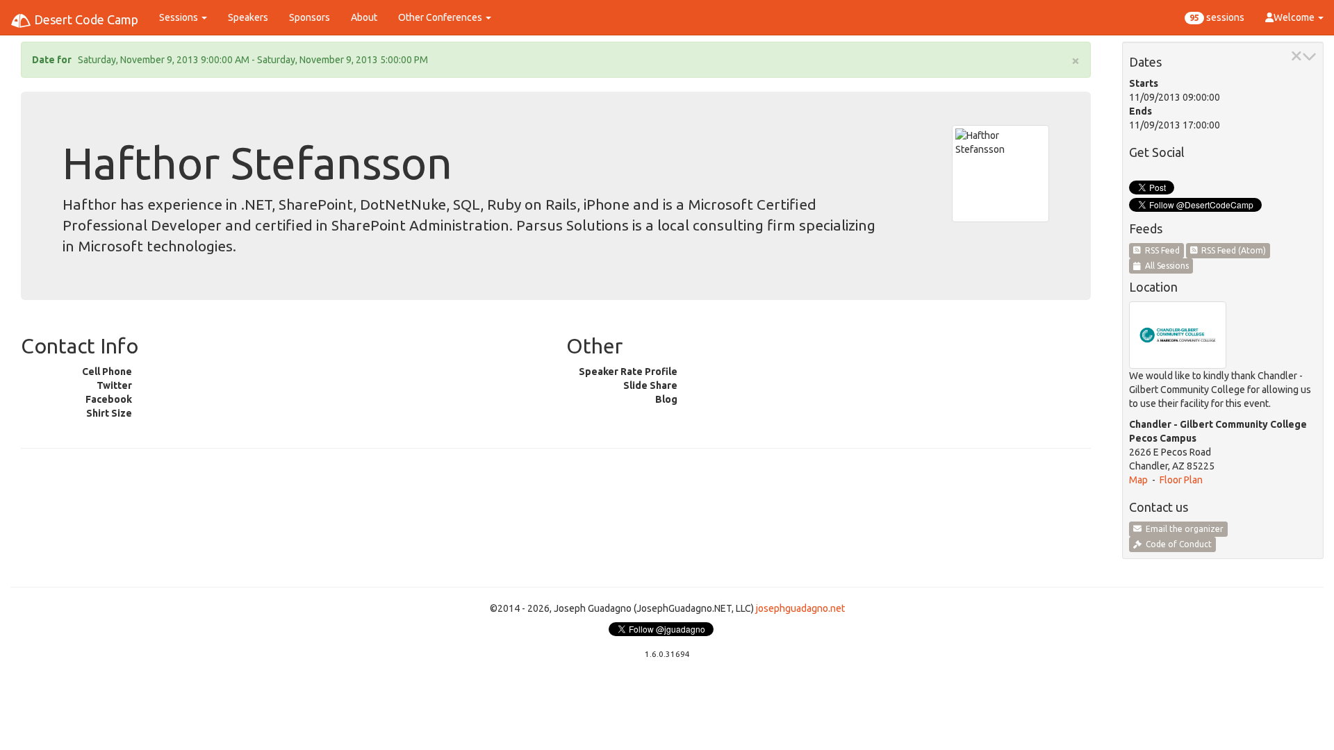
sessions (1216, 17)
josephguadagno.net (800, 608)
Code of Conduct (1177, 544)
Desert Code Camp (84, 19)
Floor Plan (1181, 479)
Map (1138, 479)
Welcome (1295, 17)
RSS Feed (1160, 250)
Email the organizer (1183, 528)
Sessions (179, 17)
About (364, 17)
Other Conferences (441, 17)
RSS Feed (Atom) (1231, 250)
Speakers (248, 17)
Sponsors (309, 17)
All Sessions (1165, 265)
